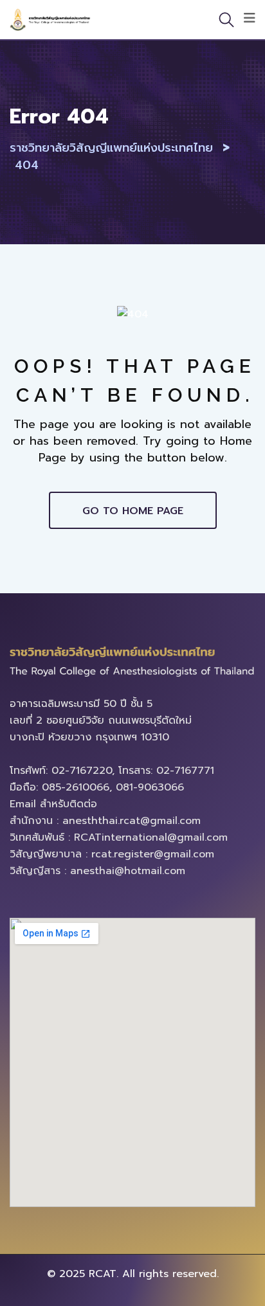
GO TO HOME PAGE (132, 511)
